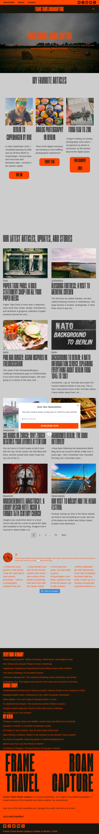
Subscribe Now (49, 426)
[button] (49, 407)
